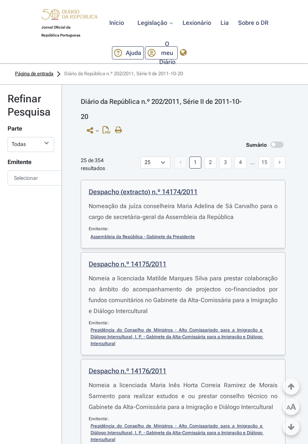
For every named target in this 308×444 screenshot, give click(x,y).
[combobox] (31, 178)
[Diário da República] (69, 16)
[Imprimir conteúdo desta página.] (120, 130)
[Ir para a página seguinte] (279, 163)
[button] (69, 15)
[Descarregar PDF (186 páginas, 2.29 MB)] (108, 132)
